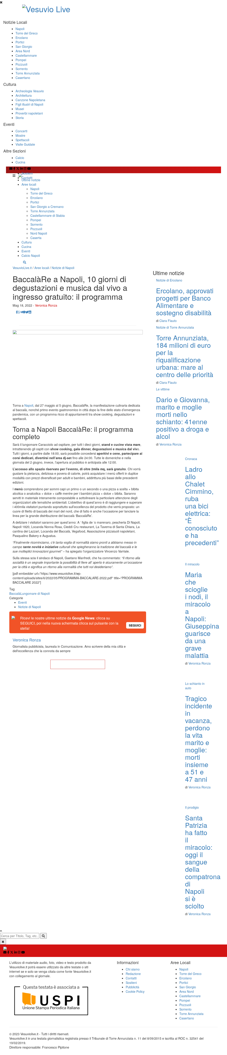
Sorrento (22, 68)
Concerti (21, 131)
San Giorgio (24, 46)
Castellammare (26, 55)
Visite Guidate (25, 144)
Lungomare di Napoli (35, 593)
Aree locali (29, 184)
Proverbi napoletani (29, 113)
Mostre (20, 135)
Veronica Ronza (46, 305)
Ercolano (22, 37)
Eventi (26, 251)
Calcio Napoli (31, 255)
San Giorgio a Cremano (47, 206)
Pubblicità (132, 987)
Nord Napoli (38, 233)
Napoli (20, 28)
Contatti (27, 177)
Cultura (27, 242)
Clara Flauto (168, 320)
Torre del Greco (27, 33)
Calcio (20, 157)
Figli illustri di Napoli (29, 104)
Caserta (35, 237)
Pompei (21, 60)
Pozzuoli (21, 64)
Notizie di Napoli (63, 267)
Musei (20, 109)
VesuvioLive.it (22, 267)
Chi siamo (133, 969)
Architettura (24, 95)
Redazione (133, 973)
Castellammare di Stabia (47, 215)
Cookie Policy (135, 991)
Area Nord (23, 51)
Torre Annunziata (28, 73)
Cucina (20, 162)
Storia (20, 117)
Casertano (23, 77)
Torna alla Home (77, 664)
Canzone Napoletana (30, 100)
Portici (20, 42)
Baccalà (14, 593)
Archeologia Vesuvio (30, 91)
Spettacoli (22, 140)
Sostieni (27, 173)
